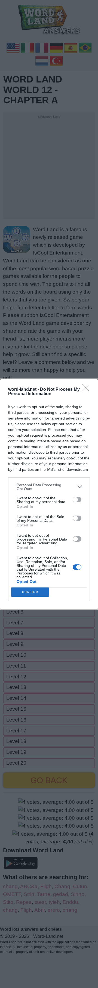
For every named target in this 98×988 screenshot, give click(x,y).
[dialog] (49, 494)
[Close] (87, 390)
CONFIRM (30, 591)
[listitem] (49, 487)
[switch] (77, 499)
